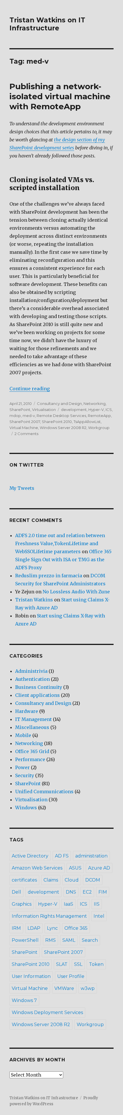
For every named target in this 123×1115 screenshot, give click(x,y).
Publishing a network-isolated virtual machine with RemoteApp (59, 96)
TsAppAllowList (87, 421)
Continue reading (29, 388)
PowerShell (25, 940)
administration (91, 856)
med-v (29, 415)
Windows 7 (24, 1000)
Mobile (23, 735)
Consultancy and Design (59, 403)
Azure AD (99, 868)
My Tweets (21, 488)
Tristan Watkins (34, 600)
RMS (50, 940)
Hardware (26, 711)
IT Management (33, 719)
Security (24, 775)
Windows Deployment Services (47, 1012)
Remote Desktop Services (61, 415)
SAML (68, 940)
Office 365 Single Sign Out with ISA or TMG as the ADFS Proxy (63, 559)
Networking (95, 403)
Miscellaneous (32, 727)
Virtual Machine (23, 427)
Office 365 (76, 928)
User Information (31, 976)
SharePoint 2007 (24, 421)
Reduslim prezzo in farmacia (48, 575)
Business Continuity (38, 687)
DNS (71, 892)
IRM (16, 928)
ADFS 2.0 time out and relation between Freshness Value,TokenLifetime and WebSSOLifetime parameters (60, 543)
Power (22, 767)
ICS (109, 409)
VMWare (64, 988)
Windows (26, 807)
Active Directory (30, 856)
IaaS (68, 904)
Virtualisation (44, 409)
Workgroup (99, 427)
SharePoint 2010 (57, 421)
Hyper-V (96, 409)
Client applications (37, 695)
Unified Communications (44, 791)
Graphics (21, 904)
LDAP (33, 928)
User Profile (70, 976)
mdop (15, 415)
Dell (16, 892)
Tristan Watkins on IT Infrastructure (47, 24)
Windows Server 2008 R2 (63, 427)
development (74, 409)
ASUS (75, 868)
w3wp (88, 988)
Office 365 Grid (32, 751)
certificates (24, 880)
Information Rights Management (49, 916)
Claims (50, 880)
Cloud (72, 880)
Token (96, 964)
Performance (30, 759)
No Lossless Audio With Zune (76, 591)
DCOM (92, 880)
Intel (99, 916)
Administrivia (31, 671)
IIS (97, 904)
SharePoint (19, 409)
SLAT (62, 964)
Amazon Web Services (37, 868)
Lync (52, 928)
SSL (78, 964)
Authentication (32, 679)
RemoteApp (99, 415)
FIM (102, 892)
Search (90, 940)
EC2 (87, 892)
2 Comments (26, 433)
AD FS (62, 856)
